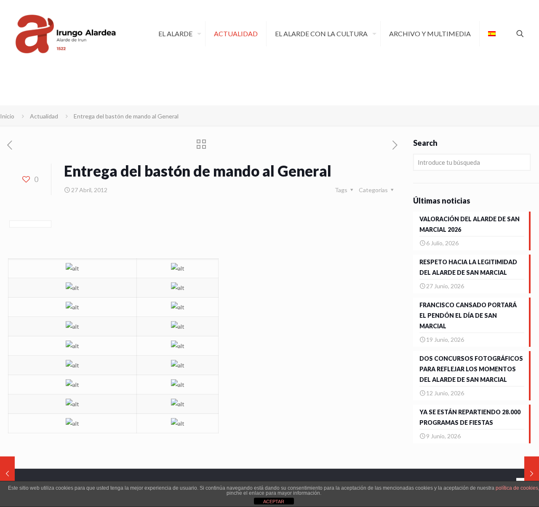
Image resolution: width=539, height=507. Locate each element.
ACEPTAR (273, 501)
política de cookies (517, 488)
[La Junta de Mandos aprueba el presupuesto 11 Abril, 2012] (7, 473)
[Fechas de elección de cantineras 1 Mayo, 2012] (531, 473)
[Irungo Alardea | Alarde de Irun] (65, 33)
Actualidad (44, 116)
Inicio (7, 116)
